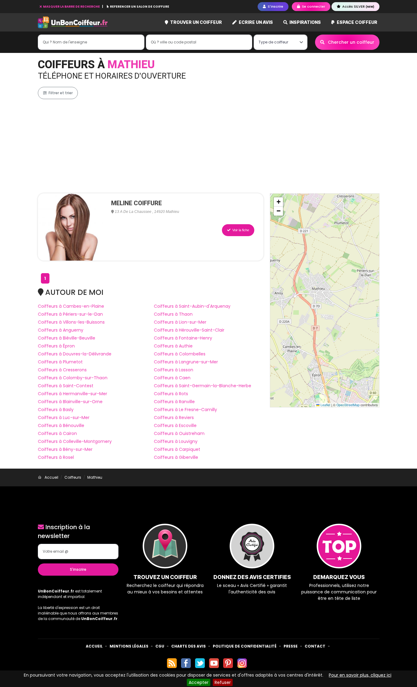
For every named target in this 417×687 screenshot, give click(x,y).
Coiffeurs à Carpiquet (177, 449)
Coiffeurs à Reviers (174, 417)
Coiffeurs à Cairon (57, 433)
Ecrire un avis (255, 22)
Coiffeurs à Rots (171, 394)
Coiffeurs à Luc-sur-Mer (63, 417)
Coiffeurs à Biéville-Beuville (66, 338)
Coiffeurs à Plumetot (60, 362)
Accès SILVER (357, 6)
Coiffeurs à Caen (172, 378)
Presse (291, 646)
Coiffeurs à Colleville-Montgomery (75, 441)
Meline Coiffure (136, 203)
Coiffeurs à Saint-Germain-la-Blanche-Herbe (202, 386)
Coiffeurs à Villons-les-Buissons (71, 322)
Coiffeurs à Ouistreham (179, 433)
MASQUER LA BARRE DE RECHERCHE (71, 6)
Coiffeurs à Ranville (174, 402)
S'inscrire (78, 569)
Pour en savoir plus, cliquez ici (360, 675)
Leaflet (325, 405)
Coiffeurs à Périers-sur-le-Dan (70, 314)
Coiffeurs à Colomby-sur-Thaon (72, 378)
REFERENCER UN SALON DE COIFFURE (139, 6)
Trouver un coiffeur (195, 22)
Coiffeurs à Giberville (176, 457)
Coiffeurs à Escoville (175, 425)
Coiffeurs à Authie (173, 346)
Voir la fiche (240, 230)
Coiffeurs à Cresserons (62, 370)
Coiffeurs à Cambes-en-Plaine (71, 306)
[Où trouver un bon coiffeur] (73, 22)
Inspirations (304, 22)
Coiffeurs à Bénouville (61, 425)
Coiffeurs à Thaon (173, 314)
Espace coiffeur (356, 22)
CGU (159, 646)
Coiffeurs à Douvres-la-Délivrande (74, 354)
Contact (315, 646)
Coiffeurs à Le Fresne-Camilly (185, 410)
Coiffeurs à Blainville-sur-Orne (70, 402)
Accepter (199, 682)
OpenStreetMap (348, 405)
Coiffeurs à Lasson (173, 370)
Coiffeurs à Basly (56, 410)
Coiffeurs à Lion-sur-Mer (180, 322)
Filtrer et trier (60, 92)
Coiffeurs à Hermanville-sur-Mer (72, 394)
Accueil (94, 646)
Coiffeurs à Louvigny (176, 441)
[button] (278, 201)
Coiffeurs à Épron (56, 346)
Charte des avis (188, 646)
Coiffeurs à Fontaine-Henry (183, 338)
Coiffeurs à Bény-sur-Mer (65, 449)
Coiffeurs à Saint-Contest (65, 386)
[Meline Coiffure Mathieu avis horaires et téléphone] (71, 227)
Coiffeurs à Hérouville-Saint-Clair (189, 330)
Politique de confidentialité (245, 646)
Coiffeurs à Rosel (56, 457)
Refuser (223, 682)
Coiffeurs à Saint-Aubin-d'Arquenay (192, 306)
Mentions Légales (129, 646)
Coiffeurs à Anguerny (60, 330)
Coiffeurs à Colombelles (179, 354)
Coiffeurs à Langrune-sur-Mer (186, 362)
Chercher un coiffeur (350, 42)
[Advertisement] (221, 146)
